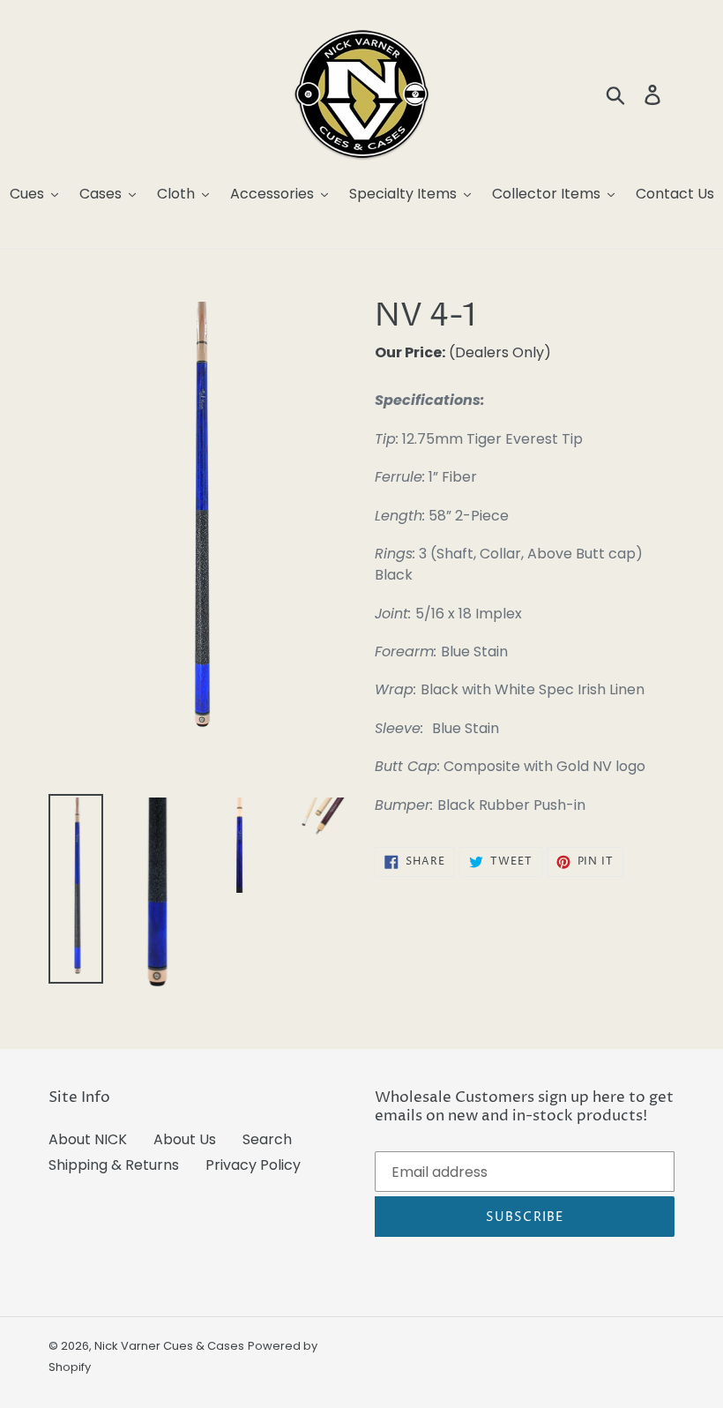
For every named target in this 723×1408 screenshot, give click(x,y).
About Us (184, 1139)
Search (267, 1139)
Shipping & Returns (113, 1165)
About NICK (87, 1139)
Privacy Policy (253, 1165)
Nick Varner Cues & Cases (169, 1345)
